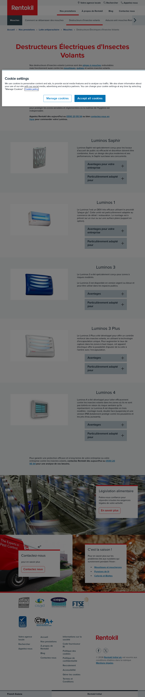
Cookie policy (31, 89)
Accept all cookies (90, 98)
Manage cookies (57, 98)
